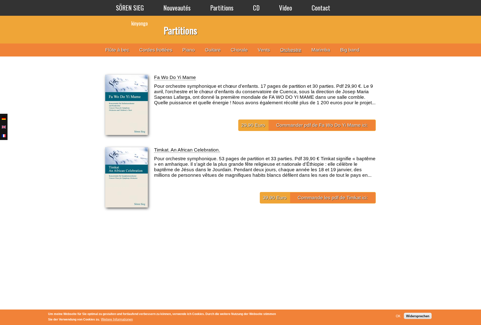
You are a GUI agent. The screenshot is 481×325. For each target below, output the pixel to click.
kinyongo (139, 23)
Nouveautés (177, 7)
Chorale (239, 49)
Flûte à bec (117, 49)
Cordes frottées (155, 49)
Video (285, 7)
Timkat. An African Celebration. (187, 149)
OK (398, 316)
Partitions (221, 7)
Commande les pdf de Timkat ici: (333, 197)
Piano (188, 49)
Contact (321, 7)
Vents (264, 49)
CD (256, 7)
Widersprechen (417, 316)
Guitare (213, 49)
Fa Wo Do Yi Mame (175, 77)
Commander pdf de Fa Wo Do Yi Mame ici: (322, 125)
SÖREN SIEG (130, 7)
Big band (349, 49)
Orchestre (290, 49)
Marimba (320, 49)
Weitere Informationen (117, 319)
